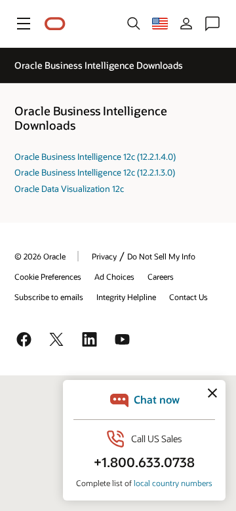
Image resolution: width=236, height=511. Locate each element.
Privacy (104, 256)
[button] (23, 23)
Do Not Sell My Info (161, 256)
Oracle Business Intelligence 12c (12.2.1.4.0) (95, 156)
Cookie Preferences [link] (47, 276)
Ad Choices (114, 276)
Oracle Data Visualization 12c (69, 188)
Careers (161, 276)
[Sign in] (186, 23)
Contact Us (188, 297)
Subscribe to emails (48, 297)
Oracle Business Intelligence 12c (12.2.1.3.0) (94, 172)
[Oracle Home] (55, 23)
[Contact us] (212, 23)
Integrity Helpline (126, 297)
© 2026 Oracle (40, 256)
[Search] (134, 23)
